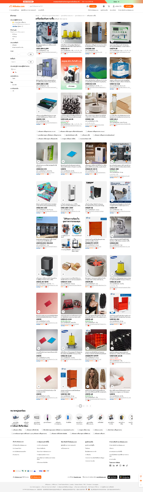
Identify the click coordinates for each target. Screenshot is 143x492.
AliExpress (48, 484)
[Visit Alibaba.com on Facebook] (110, 465)
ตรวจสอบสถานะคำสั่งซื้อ (115, 451)
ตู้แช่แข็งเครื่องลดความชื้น (71, 135)
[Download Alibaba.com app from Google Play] (124, 477)
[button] (87, 6)
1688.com (54, 484)
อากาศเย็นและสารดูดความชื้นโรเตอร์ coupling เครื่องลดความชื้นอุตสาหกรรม (30, 433)
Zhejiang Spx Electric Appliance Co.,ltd (119, 176)
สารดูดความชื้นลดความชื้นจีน (68, 138)
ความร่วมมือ (112, 459)
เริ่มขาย (111, 448)
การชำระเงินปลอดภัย (42, 445)
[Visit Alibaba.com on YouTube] (124, 465)
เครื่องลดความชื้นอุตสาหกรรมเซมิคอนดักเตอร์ (104, 135)
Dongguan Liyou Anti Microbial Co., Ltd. (120, 87)
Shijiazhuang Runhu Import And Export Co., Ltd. (47, 122)
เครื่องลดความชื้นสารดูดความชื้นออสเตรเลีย (47, 138)
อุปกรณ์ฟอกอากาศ (79, 15)
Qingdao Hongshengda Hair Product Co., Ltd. (71, 125)
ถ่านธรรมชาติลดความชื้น (85, 138)
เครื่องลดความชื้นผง (17, 430)
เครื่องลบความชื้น (86, 135)
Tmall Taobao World (63, 484)
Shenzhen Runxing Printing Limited (45, 172)
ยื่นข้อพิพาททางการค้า (90, 451)
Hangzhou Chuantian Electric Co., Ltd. (70, 211)
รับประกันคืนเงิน (41, 448)
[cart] (109, 6)
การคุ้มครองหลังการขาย (43, 454)
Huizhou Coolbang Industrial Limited (94, 124)
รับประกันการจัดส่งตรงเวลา (44, 451)
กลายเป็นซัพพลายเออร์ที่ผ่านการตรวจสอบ (119, 455)
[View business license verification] (86, 489)
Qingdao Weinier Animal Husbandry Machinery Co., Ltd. (71, 52)
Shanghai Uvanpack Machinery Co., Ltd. (120, 246)
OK (31, 54)
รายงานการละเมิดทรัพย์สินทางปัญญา (94, 457)
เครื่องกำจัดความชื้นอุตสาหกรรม (115, 430)
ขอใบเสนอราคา (65, 448)
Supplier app (77, 477)
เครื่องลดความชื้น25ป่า (100, 433)
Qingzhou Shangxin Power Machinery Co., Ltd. (96, 285)
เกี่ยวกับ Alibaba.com (18, 441)
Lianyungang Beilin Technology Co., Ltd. (120, 52)
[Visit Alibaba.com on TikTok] (127, 465)
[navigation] (22, 211)
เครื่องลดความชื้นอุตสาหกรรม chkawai (95, 131)
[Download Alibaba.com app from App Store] (112, 477)
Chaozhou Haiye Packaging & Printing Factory (47, 211)
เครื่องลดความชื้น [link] (91, 15)
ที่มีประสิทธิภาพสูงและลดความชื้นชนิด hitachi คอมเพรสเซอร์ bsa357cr (58, 430)
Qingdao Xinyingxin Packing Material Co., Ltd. (96, 87)
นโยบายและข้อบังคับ (42, 462)
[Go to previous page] (77, 405)
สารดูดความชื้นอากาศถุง (84, 430)
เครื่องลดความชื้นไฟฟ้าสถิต (33, 430)
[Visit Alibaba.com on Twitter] (117, 465)
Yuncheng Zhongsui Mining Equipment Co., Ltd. (96, 172)
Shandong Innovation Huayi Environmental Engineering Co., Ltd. (120, 211)
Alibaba (37, 15)
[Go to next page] (90, 405)
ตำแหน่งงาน (16, 454)
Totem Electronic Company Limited (94, 211)
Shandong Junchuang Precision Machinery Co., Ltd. (71, 285)
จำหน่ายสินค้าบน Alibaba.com (117, 445)
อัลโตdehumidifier (99, 430)
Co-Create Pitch (17, 448)
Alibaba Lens (18, 477)
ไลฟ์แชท (87, 448)
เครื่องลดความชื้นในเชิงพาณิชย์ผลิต (59, 433)
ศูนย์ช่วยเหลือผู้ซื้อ (89, 445)
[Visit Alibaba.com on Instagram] (120, 465)
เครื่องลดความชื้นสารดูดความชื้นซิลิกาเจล (81, 433)
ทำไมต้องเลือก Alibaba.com (19, 445)
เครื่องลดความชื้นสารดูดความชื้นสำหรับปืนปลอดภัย (71, 131)
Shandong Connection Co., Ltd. (93, 246)
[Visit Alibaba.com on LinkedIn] (114, 465)
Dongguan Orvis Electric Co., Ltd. (93, 52)
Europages (95, 484)
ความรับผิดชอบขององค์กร (19, 451)
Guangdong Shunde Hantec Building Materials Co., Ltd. (120, 124)
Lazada (71, 484)
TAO (84, 484)
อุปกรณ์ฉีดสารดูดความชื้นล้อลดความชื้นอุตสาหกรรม (49, 135)
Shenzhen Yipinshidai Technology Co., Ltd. (47, 285)
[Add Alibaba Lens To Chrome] (35, 477)
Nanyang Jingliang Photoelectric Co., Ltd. (71, 172)
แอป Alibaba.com (101, 477)
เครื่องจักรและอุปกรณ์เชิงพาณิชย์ (50, 15)
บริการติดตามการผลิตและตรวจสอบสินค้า (46, 458)
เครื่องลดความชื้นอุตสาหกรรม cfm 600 (46, 131)
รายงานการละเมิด (90, 461)
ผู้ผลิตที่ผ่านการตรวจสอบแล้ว (68, 445)
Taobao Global (78, 484)
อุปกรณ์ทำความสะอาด (67, 15)
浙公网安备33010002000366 (98, 489)
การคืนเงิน (88, 454)
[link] (141, 476)
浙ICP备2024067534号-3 (113, 489)
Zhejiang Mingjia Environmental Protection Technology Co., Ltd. (47, 246)
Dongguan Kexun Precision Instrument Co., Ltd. (47, 52)
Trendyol (89, 484)
